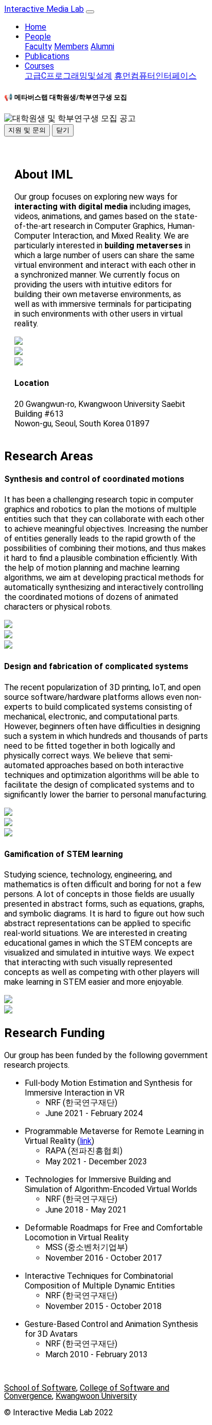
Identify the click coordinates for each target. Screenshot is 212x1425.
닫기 (62, 130)
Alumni (102, 46)
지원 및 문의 (27, 130)
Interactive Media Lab (44, 9)
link (86, 1141)
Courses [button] (39, 66)
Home (35, 27)
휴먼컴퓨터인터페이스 (155, 76)
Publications (47, 56)
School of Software (40, 1388)
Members (71, 46)
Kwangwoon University (96, 1396)
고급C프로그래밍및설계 (68, 76)
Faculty (38, 46)
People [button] (38, 37)
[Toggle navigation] (90, 11)
